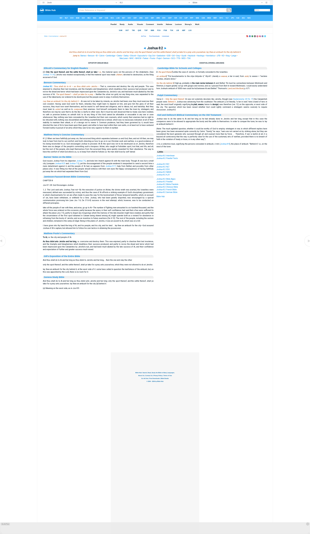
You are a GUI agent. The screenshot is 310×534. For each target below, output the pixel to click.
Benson (91, 56)
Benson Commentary (55, 82)
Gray (178, 56)
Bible (45, 36)
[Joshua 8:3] (307, 246)
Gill (173, 56)
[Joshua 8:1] (3, 246)
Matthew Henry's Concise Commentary (64, 134)
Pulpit (159, 58)
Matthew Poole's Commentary (59, 233)
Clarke (119, 56)
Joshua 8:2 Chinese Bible (167, 187)
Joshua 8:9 (225, 144)
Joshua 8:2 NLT (162, 167)
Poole (152, 58)
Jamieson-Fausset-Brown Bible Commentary (67, 177)
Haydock (191, 56)
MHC (131, 58)
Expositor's (142, 56)
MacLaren (124, 58)
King (228, 56)
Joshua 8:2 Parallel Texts (167, 158)
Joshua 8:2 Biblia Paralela (167, 184)
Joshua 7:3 (74, 163)
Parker (145, 58)
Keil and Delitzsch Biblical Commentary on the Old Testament (189, 115)
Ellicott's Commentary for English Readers (66, 68)
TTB (178, 58)
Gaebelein (161, 56)
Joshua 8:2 (47, 86)
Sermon (166, 58)
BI (97, 56)
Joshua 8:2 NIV (162, 164)
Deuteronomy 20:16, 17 (243, 99)
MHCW (138, 58)
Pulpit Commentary (167, 95)
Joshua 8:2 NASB (163, 172)
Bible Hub (160, 196)
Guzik (184, 56)
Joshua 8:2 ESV (163, 169)
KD (223, 56)
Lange (233, 56)
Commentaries (53, 36)
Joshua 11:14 (48, 74)
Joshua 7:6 (81, 161)
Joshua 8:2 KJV (163, 175)
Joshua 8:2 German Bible (166, 192)
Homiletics (210, 56)
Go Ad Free (5, 524)
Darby (126, 56)
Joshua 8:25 (60, 163)
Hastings (200, 56)
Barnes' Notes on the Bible (57, 157)
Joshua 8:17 (110, 166)
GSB (168, 56)
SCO (173, 58)
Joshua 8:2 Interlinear (165, 155)
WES (184, 58)
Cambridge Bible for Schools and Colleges (179, 68)
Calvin (101, 56)
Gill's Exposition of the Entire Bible (62, 256)
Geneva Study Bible (54, 277)
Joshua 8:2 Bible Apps (165, 179)
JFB (218, 56)
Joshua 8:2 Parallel (164, 181)
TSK (189, 58)
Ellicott (133, 56)
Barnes (83, 56)
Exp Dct (152, 56)
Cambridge (110, 56)
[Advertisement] (155, 338)
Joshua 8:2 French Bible (166, 189)
